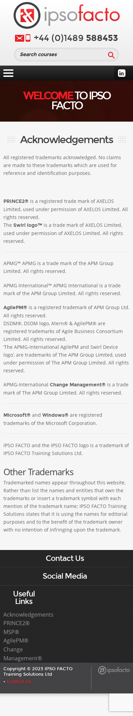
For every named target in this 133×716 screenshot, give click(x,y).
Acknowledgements (28, 614)
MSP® (11, 632)
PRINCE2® (16, 623)
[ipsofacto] (66, 17)
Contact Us (19, 681)
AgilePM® (15, 640)
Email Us (19, 38)
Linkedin (121, 73)
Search (111, 55)
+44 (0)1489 (76, 38)
